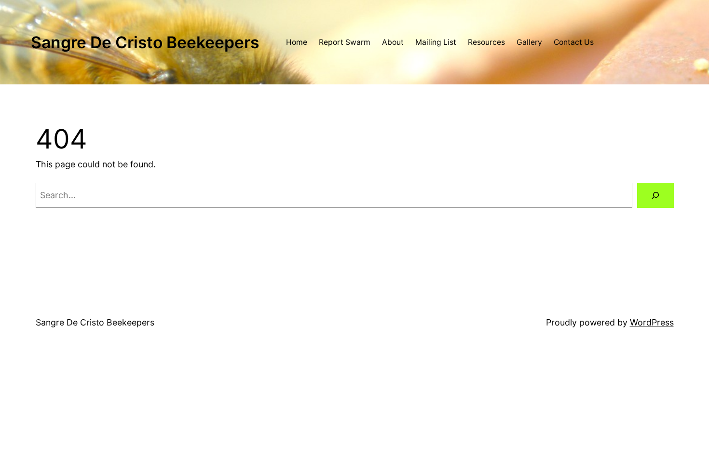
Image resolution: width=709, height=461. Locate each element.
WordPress (652, 322)
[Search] (655, 195)
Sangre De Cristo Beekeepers (145, 42)
